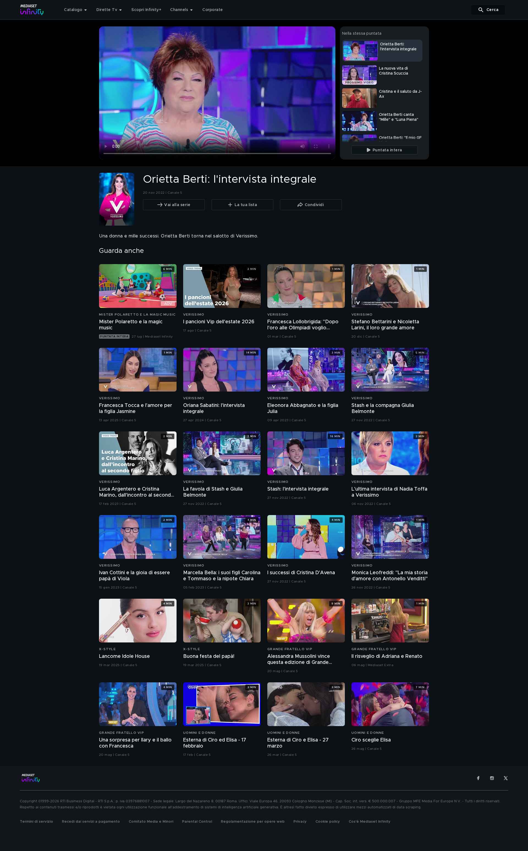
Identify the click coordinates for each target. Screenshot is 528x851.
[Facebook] (478, 778)
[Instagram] (492, 778)
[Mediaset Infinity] (32, 9)
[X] (505, 778)
